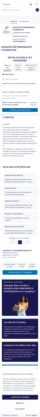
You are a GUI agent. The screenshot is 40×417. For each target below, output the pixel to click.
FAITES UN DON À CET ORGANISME (20, 272)
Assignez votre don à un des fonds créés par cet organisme (19, 83)
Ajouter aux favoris (21, 265)
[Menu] (36, 4)
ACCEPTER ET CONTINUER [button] (20, 397)
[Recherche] (37, 10)
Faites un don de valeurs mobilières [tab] (30, 67)
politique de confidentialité (12, 386)
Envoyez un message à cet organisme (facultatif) (15, 92)
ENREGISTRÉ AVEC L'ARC (21, 36)
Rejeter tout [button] (20, 403)
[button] (37, 368)
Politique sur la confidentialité (10, 415)
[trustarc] (34, 415)
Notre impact (25, 21)
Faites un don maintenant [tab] (7, 68)
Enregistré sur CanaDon (22, 32)
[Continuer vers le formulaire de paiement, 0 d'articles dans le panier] (31, 4)
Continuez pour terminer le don (20, 110)
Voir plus (30, 182)
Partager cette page (32, 265)
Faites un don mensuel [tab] (18, 67)
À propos (13, 21)
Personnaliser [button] (20, 409)
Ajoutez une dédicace (33, 103)
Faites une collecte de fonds (9, 265)
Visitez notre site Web (9, 257)
